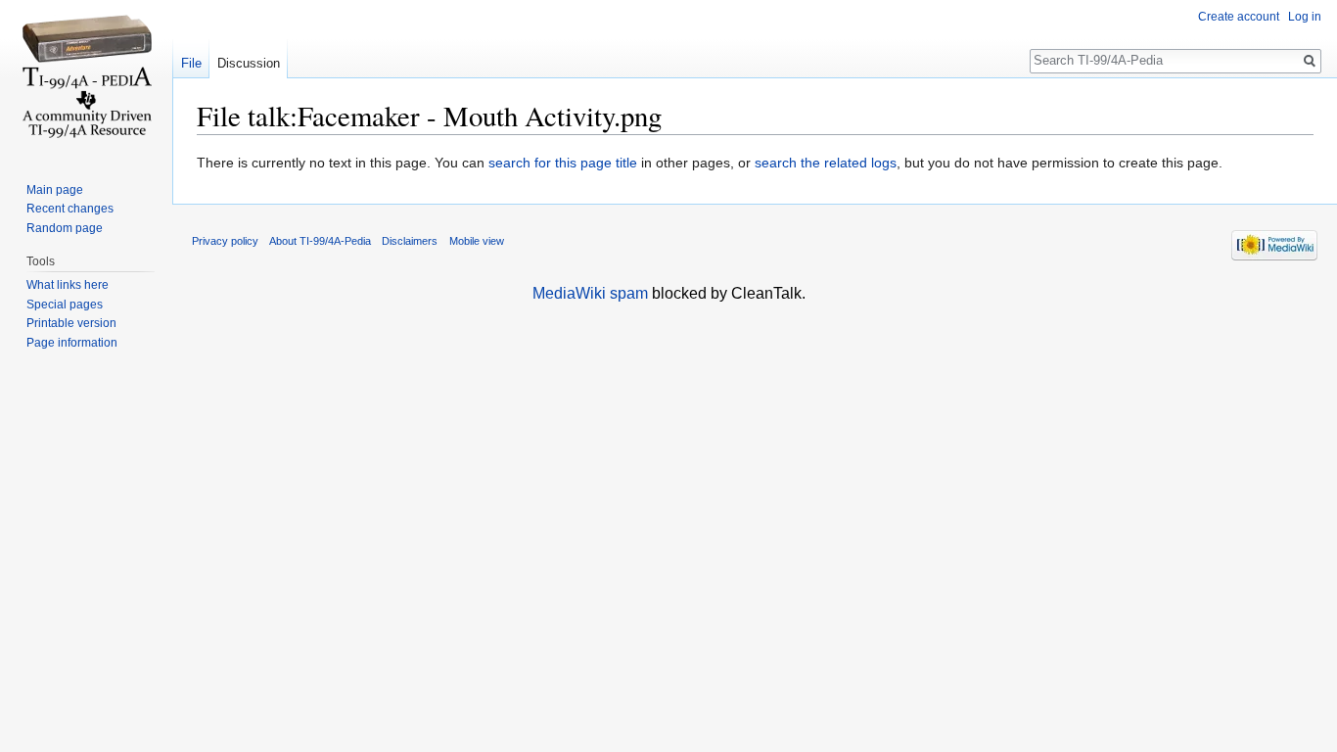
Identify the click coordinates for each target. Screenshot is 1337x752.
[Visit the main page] (86, 78)
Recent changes (70, 208)
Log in (1304, 17)
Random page (64, 228)
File (191, 63)
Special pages (64, 304)
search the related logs (826, 162)
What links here (67, 285)
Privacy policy (225, 241)
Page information (71, 343)
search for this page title (562, 162)
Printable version (71, 323)
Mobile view (476, 241)
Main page (54, 190)
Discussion (248, 63)
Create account (1238, 17)
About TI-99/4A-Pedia (320, 241)
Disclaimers (410, 241)
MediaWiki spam (590, 293)
